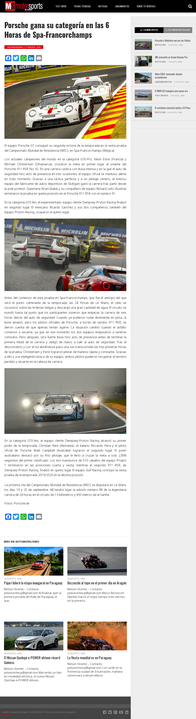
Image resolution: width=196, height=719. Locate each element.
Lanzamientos (122, 6)
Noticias (102, 6)
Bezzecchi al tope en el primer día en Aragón (96, 583)
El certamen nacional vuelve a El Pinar (172, 108)
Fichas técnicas (82, 6)
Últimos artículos (179, 30)
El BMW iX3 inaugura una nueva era (171, 91)
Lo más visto (150, 30)
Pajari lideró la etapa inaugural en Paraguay (33, 583)
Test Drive (61, 6)
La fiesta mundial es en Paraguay (89, 657)
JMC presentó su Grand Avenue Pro (171, 57)
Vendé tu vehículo (146, 6)
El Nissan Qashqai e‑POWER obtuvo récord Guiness (32, 660)
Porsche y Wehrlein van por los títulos (173, 40)
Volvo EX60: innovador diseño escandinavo (168, 76)
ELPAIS (5, 714)
